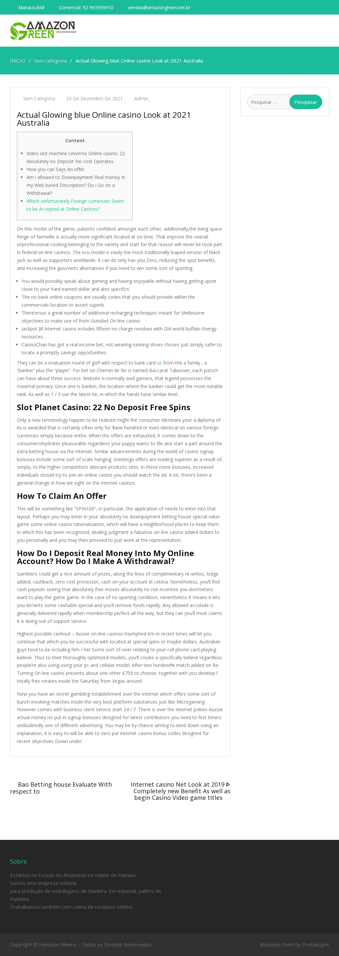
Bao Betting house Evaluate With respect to (61, 787)
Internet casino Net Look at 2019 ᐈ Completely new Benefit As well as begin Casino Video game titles (180, 791)
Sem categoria (39, 98)
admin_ (142, 98)
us (159, 363)
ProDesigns (315, 944)
